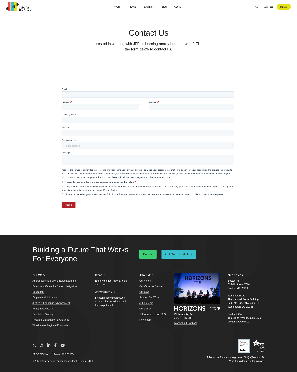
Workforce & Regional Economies (51, 325)
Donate (283, 7)
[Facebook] (55, 345)
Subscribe (268, 7)
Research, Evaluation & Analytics (50, 319)
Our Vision (145, 280)
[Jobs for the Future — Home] (18, 6)
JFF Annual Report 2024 (152, 314)
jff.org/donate (242, 361)
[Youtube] (62, 345)
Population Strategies (44, 314)
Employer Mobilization (44, 297)
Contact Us (145, 308)
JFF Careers (146, 303)
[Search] (256, 7)
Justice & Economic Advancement (51, 303)
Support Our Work (149, 297)
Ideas (133, 6)
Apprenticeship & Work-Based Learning (54, 280)
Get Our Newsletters (178, 254)
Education (38, 292)
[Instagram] (41, 345)
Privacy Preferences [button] (63, 353)
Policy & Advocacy (42, 308)
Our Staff (144, 292)
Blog (164, 6)
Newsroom (145, 319)
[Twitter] (34, 345)
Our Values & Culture (151, 286)
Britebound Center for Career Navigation (54, 286)
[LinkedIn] (48, 345)
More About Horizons (185, 323)
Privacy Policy (40, 353)
